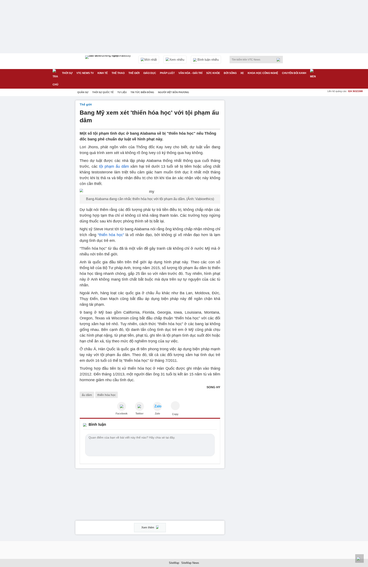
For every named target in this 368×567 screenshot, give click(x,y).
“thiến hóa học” (111, 235)
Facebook (122, 413)
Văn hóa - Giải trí (190, 73)
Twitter (139, 413)
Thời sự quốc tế (103, 92)
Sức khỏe (213, 73)
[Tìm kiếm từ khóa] (279, 59)
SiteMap (174, 562)
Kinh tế (103, 73)
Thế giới (133, 73)
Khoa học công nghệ (263, 73)
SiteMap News (190, 562)
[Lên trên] (359, 558)
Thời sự (67, 73)
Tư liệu (122, 92)
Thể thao (118, 73)
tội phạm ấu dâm (114, 166)
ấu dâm (87, 395)
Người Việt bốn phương (173, 92)
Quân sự (82, 92)
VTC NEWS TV (85, 73)
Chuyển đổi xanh (294, 73)
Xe (242, 73)
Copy (175, 414)
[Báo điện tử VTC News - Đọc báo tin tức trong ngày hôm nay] (108, 61)
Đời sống (230, 73)
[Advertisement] (261, 164)
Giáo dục (149, 73)
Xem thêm (148, 527)
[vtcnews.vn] (121, 406)
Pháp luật (167, 73)
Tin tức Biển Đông (142, 92)
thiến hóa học (106, 395)
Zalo (157, 413)
